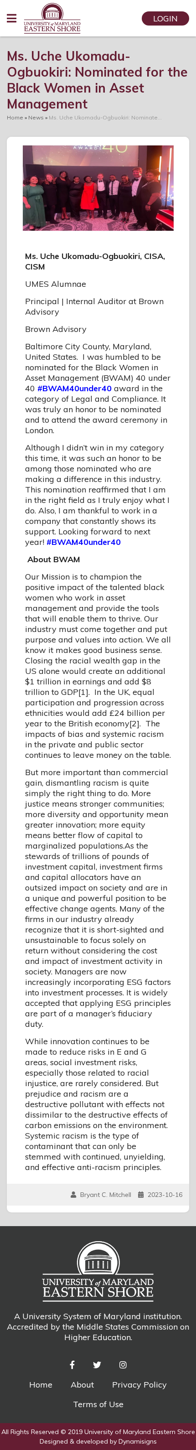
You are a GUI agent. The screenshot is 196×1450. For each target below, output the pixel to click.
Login (165, 18)
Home (40, 1384)
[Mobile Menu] (11, 18)
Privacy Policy (139, 1384)
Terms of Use (98, 1404)
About (82, 1384)
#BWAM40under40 (74, 388)
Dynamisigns (138, 1441)
